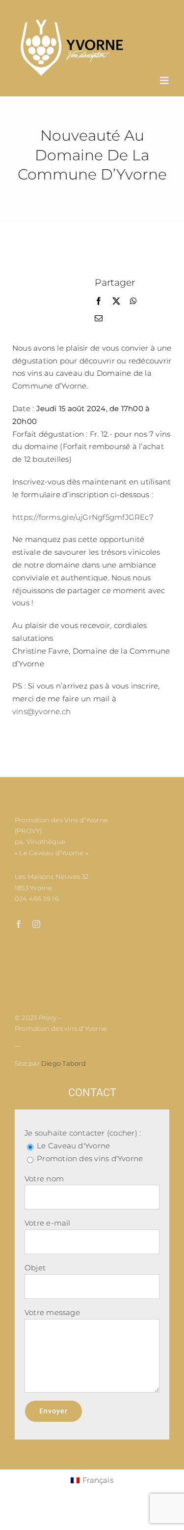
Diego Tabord (63, 1063)
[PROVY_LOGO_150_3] (72, 22)
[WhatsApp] (133, 301)
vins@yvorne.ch (41, 711)
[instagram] (36, 924)
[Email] (98, 319)
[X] (116, 301)
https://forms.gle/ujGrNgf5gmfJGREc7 (83, 517)
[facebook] (19, 924)
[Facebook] (98, 301)
